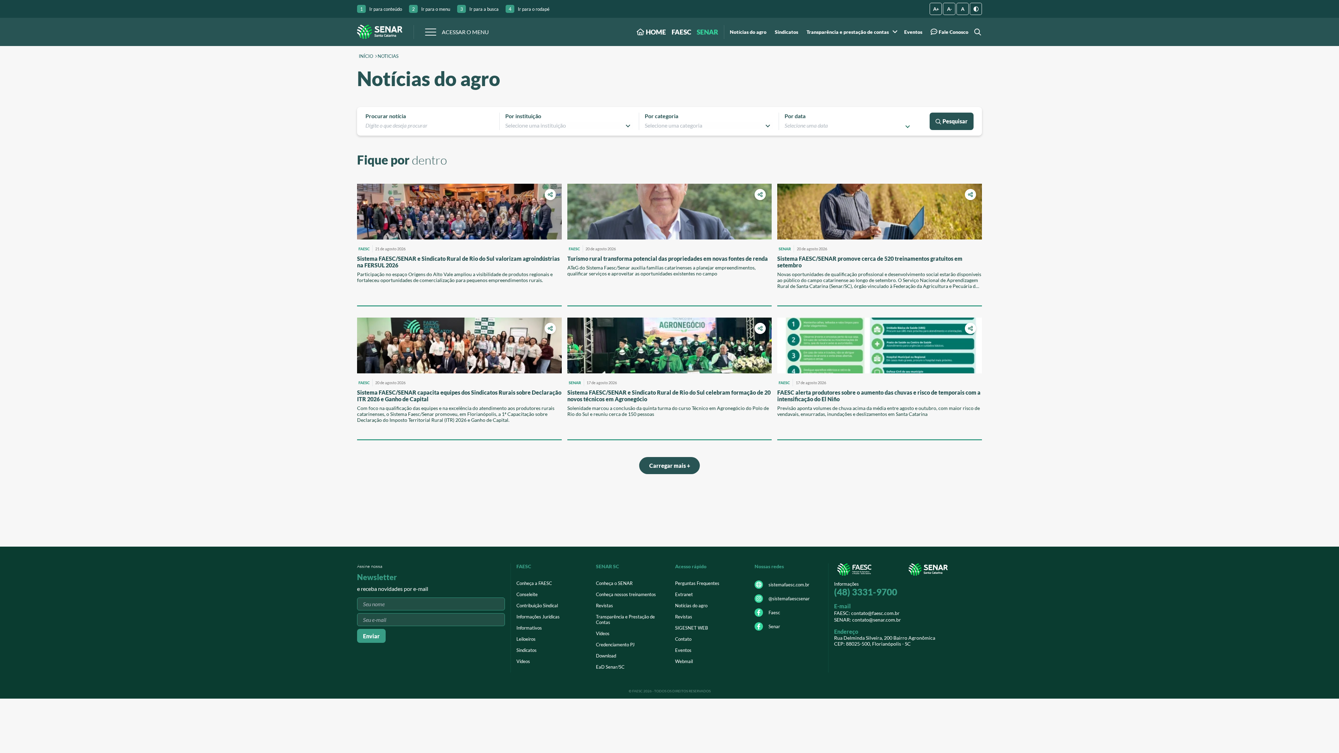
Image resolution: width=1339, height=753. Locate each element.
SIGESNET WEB (691, 628)
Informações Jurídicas (538, 616)
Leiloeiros (526, 639)
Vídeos (523, 661)
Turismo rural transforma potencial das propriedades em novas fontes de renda (667, 258)
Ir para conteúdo (381, 9)
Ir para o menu (431, 9)
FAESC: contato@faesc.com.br (867, 613)
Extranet (684, 594)
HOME (655, 32)
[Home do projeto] (379, 31)
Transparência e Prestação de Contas (625, 619)
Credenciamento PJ (615, 644)
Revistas (604, 605)
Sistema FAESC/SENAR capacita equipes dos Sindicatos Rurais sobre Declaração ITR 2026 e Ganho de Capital (459, 395)
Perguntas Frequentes (697, 583)
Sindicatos (786, 32)
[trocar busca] (976, 31)
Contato (683, 639)
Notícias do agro (748, 32)
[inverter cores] (976, 9)
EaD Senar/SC (610, 667)
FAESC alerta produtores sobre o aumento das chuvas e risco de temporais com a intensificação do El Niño (879, 395)
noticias (388, 56)
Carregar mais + (669, 465)
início (366, 56)
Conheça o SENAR (614, 583)
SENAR (707, 32)
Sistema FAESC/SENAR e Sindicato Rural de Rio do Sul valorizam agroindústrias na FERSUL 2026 (458, 261)
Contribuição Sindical (537, 605)
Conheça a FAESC (534, 583)
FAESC (681, 32)
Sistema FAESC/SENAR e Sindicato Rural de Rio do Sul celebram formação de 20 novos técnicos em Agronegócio (669, 395)
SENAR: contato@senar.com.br (867, 620)
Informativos (529, 628)
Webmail (684, 661)
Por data (795, 116)
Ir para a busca (479, 9)
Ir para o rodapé (529, 9)
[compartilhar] (550, 194)
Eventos (913, 32)
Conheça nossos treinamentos (626, 594)
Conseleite (527, 594)
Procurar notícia (385, 116)
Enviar (371, 636)
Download (606, 656)
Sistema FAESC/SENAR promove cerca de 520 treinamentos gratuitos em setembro (869, 261)
